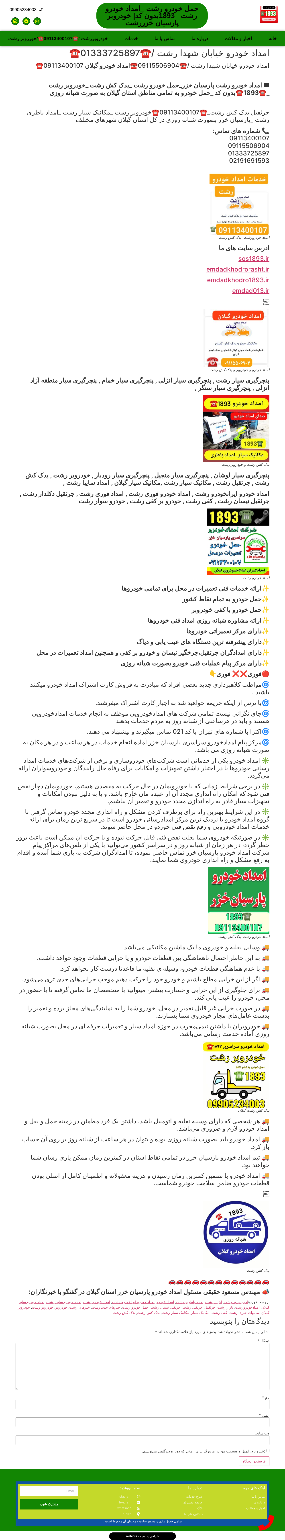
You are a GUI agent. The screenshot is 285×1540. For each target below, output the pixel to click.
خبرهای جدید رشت (106, 1307)
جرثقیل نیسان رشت (166, 1307)
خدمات (131, 38)
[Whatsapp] (37, 21)
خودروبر (61, 1307)
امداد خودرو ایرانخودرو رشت (133, 1302)
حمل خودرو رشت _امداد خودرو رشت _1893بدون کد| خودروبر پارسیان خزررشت (152, 15)
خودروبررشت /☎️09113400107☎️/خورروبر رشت (58, 38)
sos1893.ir (253, 258)
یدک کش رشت (124, 1312)
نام (265, 1397)
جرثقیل (210, 1307)
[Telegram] (26, 21)
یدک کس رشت (148, 1312)
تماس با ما (165, 38)
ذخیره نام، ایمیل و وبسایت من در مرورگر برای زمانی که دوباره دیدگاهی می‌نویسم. (203, 1451)
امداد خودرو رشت (96, 1302)
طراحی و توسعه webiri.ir (142, 1536)
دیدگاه (263, 1340)
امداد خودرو (165, 1302)
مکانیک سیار (200, 1312)
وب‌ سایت (262, 1433)
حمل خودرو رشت (135, 1307)
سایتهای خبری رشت (244, 1312)
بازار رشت (225, 1307)
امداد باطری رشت (189, 1302)
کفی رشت (219, 1312)
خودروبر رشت (42, 1307)
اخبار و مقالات (238, 38)
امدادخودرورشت (247, 1307)
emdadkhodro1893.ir (238, 280)
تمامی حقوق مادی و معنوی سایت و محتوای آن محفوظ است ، (142, 1521)
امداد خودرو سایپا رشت (63, 1302)
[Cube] (15, 21)
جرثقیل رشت (193, 1307)
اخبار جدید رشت (236, 1302)
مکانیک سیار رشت (175, 1312)
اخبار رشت (213, 1302)
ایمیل (264, 1415)
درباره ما (199, 38)
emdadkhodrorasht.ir (237, 269)
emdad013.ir (250, 290)
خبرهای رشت (79, 1307)
